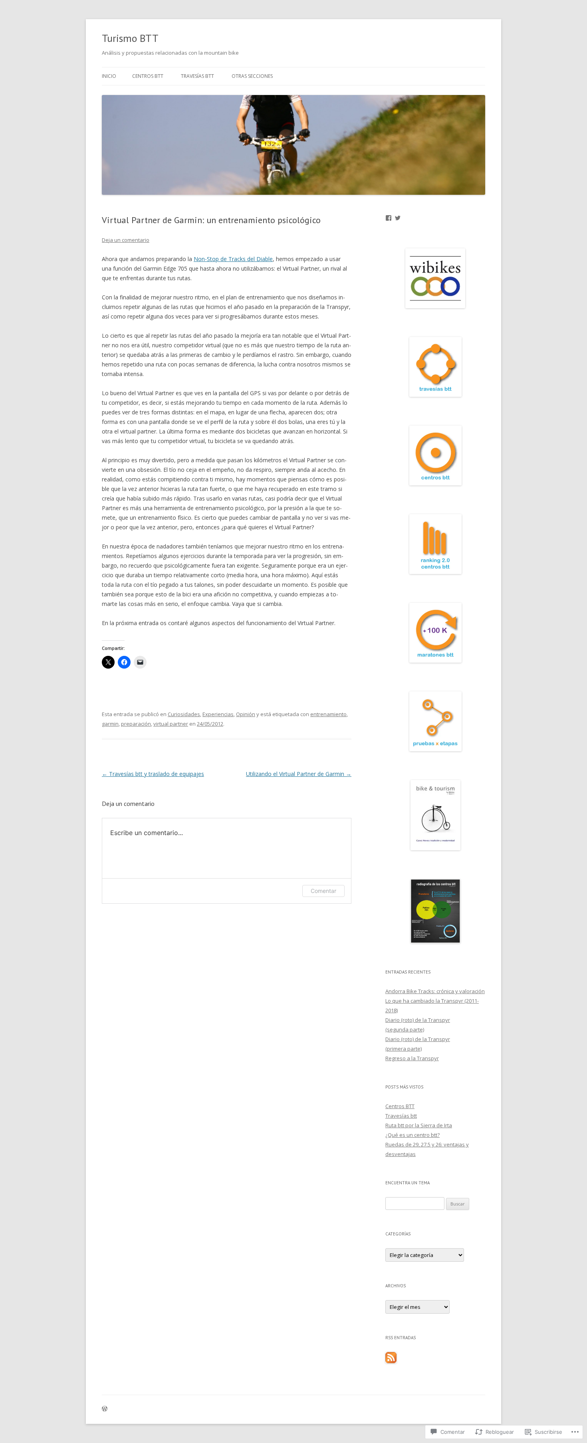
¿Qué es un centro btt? (412, 1134)
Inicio (109, 76)
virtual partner (170, 723)
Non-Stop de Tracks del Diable (233, 259)
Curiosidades (184, 714)
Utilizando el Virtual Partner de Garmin (298, 774)
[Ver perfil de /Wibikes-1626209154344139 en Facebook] (388, 218)
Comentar (323, 890)
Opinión (245, 714)
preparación (136, 723)
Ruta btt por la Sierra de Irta (418, 1125)
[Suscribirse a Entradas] (391, 1361)
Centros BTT (147, 76)
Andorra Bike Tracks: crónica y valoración (435, 991)
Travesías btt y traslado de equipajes (153, 774)
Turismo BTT (130, 38)
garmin (110, 723)
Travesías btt (197, 76)
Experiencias (218, 714)
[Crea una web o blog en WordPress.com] (104, 1409)
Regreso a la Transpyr (412, 1058)
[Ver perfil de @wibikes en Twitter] (398, 218)
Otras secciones (252, 76)
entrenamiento (328, 714)
